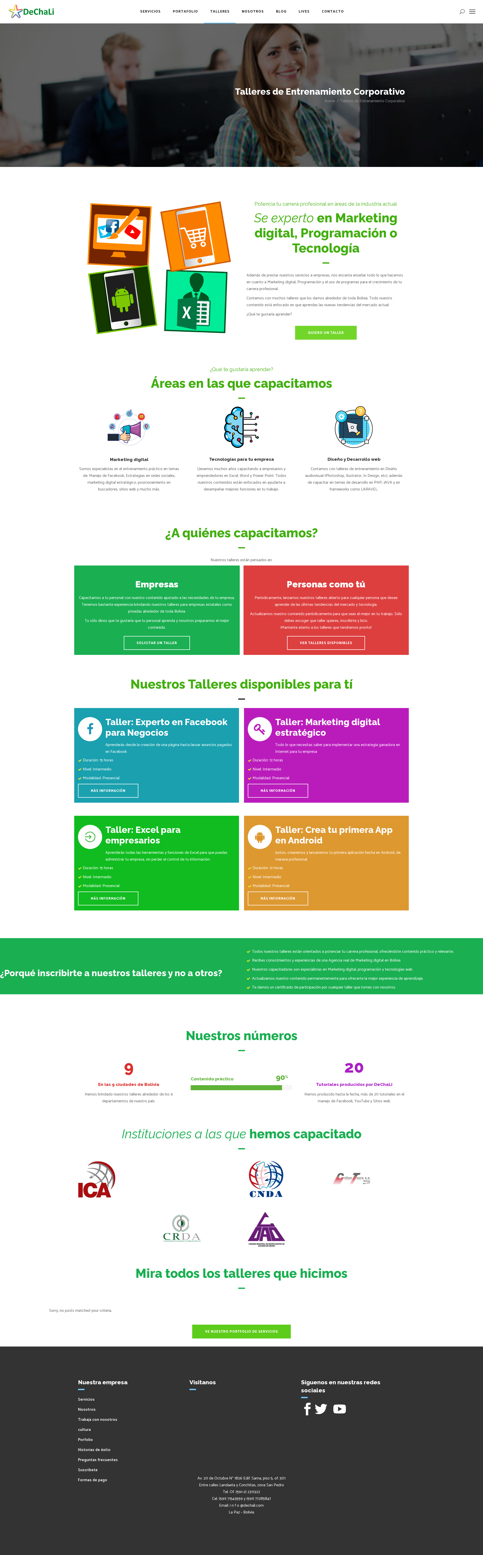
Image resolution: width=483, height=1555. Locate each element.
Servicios (86, 1399)
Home (330, 101)
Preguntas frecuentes (98, 1460)
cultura (84, 1429)
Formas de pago (92, 1480)
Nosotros (87, 1409)
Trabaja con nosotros (97, 1419)
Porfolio (85, 1439)
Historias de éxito (94, 1449)
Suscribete (88, 1470)
